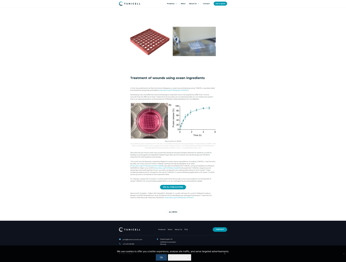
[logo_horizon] (129, 3)
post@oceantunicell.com (132, 239)
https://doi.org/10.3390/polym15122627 (179, 197)
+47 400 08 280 (128, 244)
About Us (178, 229)
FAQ (186, 229)
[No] (344, 254)
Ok (161, 257)
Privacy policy (179, 257)
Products (162, 229)
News (170, 229)
